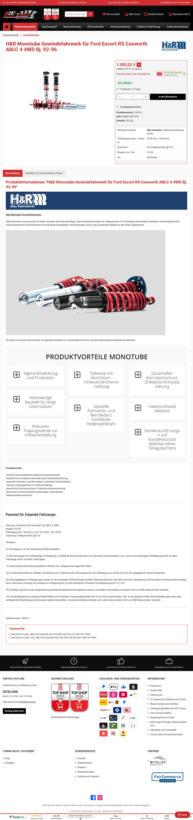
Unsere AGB (156, 690)
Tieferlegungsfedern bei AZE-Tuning (168, 708)
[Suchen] (90, 14)
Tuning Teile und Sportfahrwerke (166, 734)
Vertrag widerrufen (14, 711)
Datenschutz (156, 695)
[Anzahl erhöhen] (146, 96)
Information (156, 678)
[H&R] (174, 48)
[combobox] (76, 14)
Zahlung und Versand (88, 776)
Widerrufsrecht (85, 762)
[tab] (12, 173)
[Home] (6, 27)
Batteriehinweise (86, 772)
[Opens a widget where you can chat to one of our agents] (182, 815)
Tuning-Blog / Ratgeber (18, 751)
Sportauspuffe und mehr (162, 717)
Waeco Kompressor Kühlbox (164, 704)
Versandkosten (88, 805)
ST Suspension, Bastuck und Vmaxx (168, 699)
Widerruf (82, 767)
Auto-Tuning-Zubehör (160, 713)
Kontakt (81, 758)
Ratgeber (9, 762)
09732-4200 (10, 691)
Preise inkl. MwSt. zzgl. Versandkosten (133, 74)
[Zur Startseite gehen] (20, 14)
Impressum (155, 685)
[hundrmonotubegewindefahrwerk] (57, 90)
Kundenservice (85, 751)
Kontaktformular (27, 702)
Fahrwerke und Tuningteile (163, 730)
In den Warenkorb (168, 96)
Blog (7, 758)
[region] (57, 90)
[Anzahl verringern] (119, 96)
